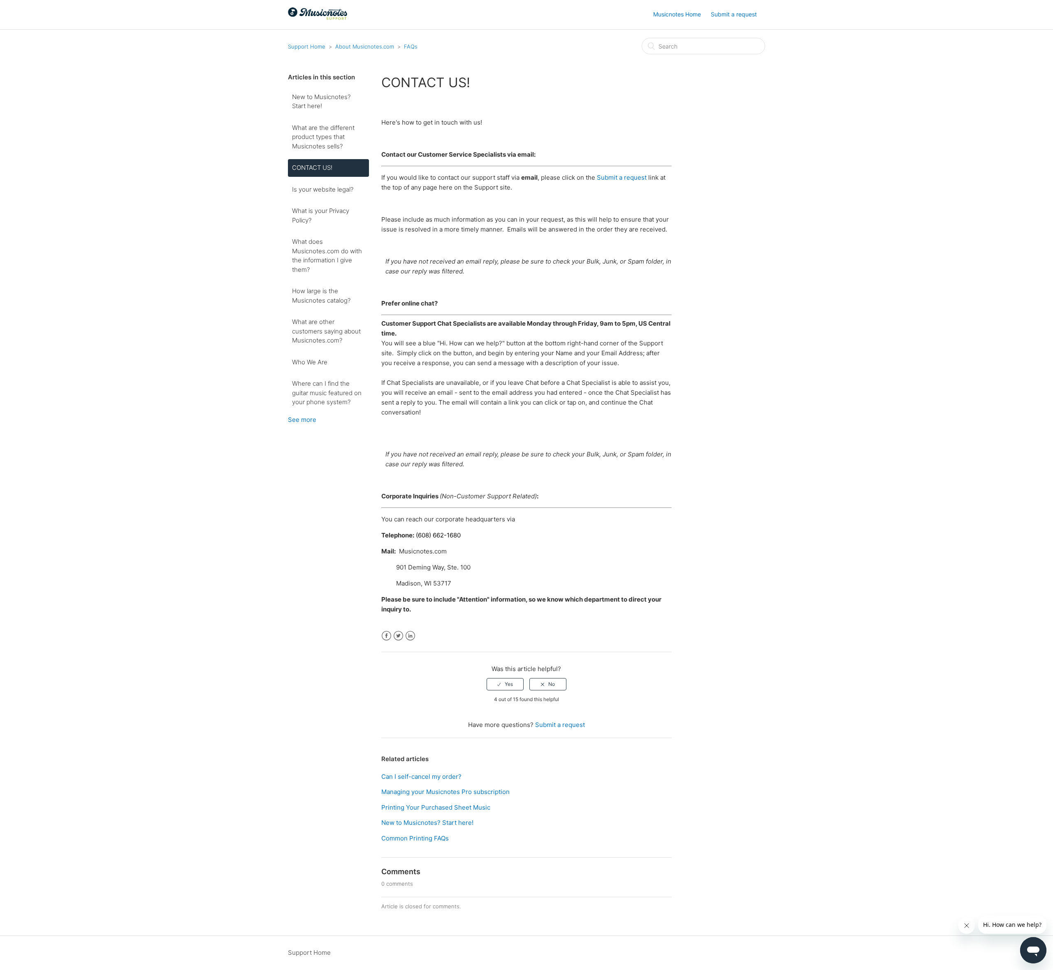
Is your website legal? (322, 189)
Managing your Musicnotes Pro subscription (445, 792)
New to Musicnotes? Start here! (321, 101)
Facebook (386, 636)
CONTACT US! (312, 167)
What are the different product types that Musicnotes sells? (323, 137)
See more (302, 420)
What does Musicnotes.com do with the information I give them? (327, 255)
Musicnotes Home (677, 14)
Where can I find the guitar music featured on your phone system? (327, 393)
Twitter (398, 636)
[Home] (317, 19)
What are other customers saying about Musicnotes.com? (326, 331)
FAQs (410, 46)
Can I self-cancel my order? (421, 776)
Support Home (306, 46)
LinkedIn (410, 636)
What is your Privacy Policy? (320, 215)
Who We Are (309, 362)
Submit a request (734, 14)
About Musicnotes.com (364, 46)
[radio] (505, 684)
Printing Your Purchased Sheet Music (435, 807)
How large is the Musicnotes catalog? (321, 295)
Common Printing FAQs (415, 838)
